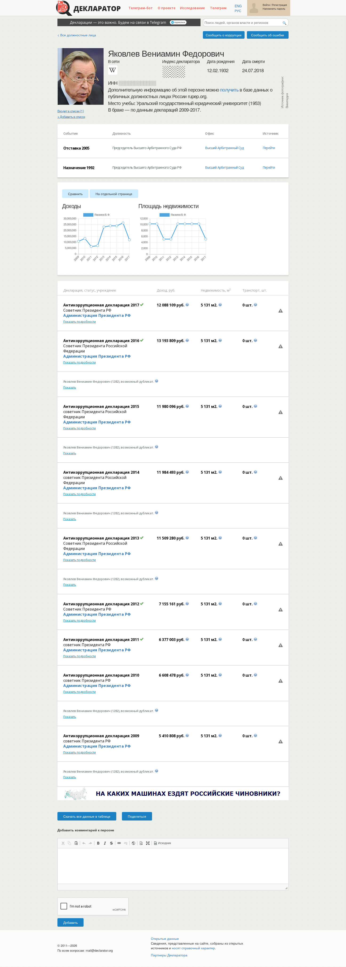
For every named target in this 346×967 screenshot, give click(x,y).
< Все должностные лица (76, 35)
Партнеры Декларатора (169, 955)
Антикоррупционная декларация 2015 (101, 406)
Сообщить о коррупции (223, 35)
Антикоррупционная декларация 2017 (101, 305)
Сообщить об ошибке (267, 35)
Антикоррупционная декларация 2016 (101, 340)
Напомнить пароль (274, 8)
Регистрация (279, 5)
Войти (266, 5)
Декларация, (73, 290)
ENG (238, 6)
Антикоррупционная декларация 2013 (101, 538)
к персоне (106, 830)
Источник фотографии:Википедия (284, 92)
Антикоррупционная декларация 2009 (101, 735)
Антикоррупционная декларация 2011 (101, 639)
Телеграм (218, 8)
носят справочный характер (193, 948)
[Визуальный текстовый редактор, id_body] (173, 866)
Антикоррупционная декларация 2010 (101, 675)
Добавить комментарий (85, 830)
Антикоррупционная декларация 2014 (101, 472)
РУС (238, 10)
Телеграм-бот (141, 8)
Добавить (70, 922)
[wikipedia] (112, 70)
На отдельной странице (114, 193)
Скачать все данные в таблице (86, 816)
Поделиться (137, 816)
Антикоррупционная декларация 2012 (101, 604)
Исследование (192, 8)
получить (229, 89)
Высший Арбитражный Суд (224, 148)
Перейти (269, 148)
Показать (69, 387)
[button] (63, 843)
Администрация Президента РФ (97, 315)
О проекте (166, 8)
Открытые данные (165, 938)
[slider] (64, 268)
